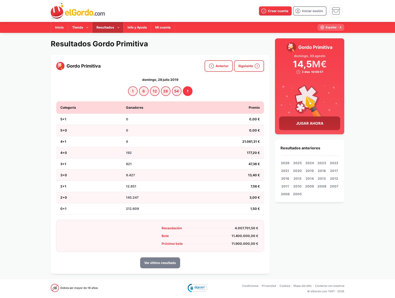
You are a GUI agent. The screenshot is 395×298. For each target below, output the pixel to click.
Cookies (285, 285)
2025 (297, 163)
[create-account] (275, 11)
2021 (285, 171)
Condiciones (250, 285)
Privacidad (269, 285)
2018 (322, 171)
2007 (334, 186)
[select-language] (331, 27)
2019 (310, 171)
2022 (334, 163)
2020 (297, 171)
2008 (322, 186)
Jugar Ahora (309, 123)
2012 (334, 178)
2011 (285, 186)
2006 (285, 194)
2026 (285, 163)
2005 (297, 194)
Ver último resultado (160, 263)
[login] (309, 11)
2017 (334, 171)
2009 (309, 186)
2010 (297, 186)
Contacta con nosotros (329, 285)
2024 (309, 163)
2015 (298, 178)
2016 (285, 178)
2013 (322, 178)
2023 (322, 163)
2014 (310, 178)
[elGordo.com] (78, 11)
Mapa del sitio (303, 285)
